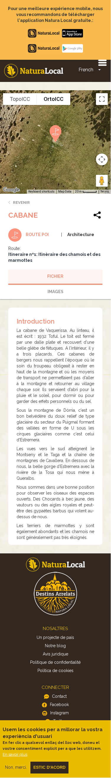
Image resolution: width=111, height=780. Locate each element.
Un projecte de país (55, 637)
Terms (104, 191)
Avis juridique (55, 654)
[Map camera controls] (102, 159)
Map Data (64, 191)
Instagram (59, 712)
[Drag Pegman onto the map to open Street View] (102, 181)
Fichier (55, 276)
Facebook (59, 704)
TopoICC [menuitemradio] (20, 99)
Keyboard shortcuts (41, 191)
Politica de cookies (55, 670)
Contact (59, 696)
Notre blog (55, 645)
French (86, 69)
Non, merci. (16, 767)
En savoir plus (15, 754)
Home (33, 71)
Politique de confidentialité (55, 662)
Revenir (21, 202)
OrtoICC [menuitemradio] (53, 99)
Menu (102, 62)
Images (55, 291)
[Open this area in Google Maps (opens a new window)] (11, 190)
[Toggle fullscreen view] (102, 99)
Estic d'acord (49, 767)
